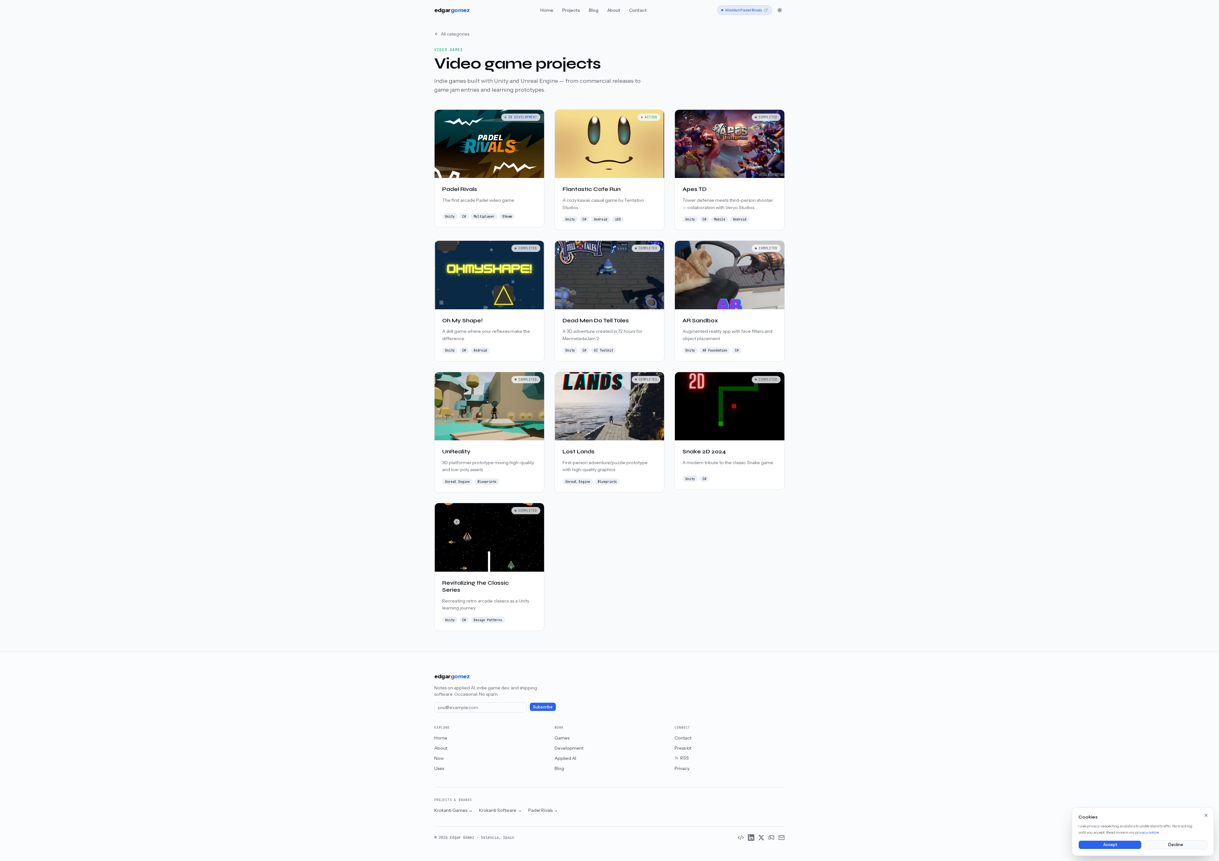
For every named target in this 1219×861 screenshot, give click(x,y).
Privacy (682, 768)
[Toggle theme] (780, 10)
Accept (1110, 844)
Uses (439, 768)
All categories (455, 34)
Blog (593, 10)
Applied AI (565, 758)
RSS (684, 758)
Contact (638, 10)
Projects (571, 10)
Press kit (683, 748)
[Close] (1206, 815)
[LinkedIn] (751, 837)
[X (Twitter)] (761, 837)
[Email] (781, 837)
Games (562, 738)
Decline (1175, 844)
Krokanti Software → (500, 810)
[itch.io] (771, 837)
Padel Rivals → (543, 810)
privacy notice (1146, 832)
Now (439, 758)
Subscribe (543, 707)
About (613, 10)
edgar (452, 10)
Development (569, 748)
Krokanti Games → (453, 810)
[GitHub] (741, 837)
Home (546, 10)
